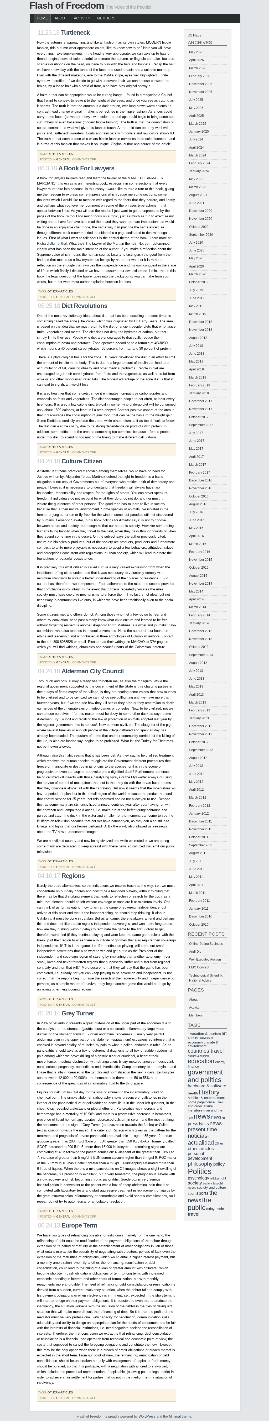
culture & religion (198, 1055)
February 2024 (199, 163)
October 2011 (198, 837)
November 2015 (200, 560)
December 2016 (200, 480)
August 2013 (198, 663)
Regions (73, 875)
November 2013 (200, 639)
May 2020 (196, 258)
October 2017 (199, 417)
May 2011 (196, 877)
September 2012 (201, 750)
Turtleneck (75, 32)
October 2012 (199, 742)
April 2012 (196, 789)
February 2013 (199, 710)
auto (191, 1038)
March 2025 (197, 123)
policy (219, 1164)
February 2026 (199, 76)
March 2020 (197, 274)
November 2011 (200, 829)
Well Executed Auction (205, 959)
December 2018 (200, 322)
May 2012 (196, 782)
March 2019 (197, 314)
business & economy (200, 1040)
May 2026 (196, 52)
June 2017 (196, 441)
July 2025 (196, 100)
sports (202, 1193)
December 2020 (200, 211)
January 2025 (199, 131)
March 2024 (197, 155)
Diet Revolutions (84, 305)
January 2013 (199, 718)
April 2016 (196, 536)
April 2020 (196, 266)
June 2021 (196, 203)
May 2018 (196, 361)
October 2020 (199, 227)
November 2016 (200, 488)
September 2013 (201, 655)
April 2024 (196, 147)
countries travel (206, 1051)
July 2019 (196, 290)
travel (193, 1214)
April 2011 (196, 885)
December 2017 (200, 401)
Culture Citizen (81, 461)
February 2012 (199, 805)
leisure (208, 1106)
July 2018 (196, 346)
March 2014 (197, 607)
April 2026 (196, 60)
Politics (200, 1171)
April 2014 (196, 599)
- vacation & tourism (204, 1033)
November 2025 (200, 92)
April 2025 (196, 116)
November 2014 (200, 583)
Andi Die (195, 951)
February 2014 (199, 615)
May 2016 (196, 528)
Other (219, 1143)
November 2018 (200, 330)
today (210, 1209)
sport (191, 1193)
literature (195, 1110)
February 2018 (199, 385)
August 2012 (198, 758)
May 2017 (196, 448)
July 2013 (196, 671)
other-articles (60, 153)
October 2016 (199, 496)
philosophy (200, 1164)
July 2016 (196, 512)
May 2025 (196, 108)
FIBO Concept (199, 967)
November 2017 (200, 409)
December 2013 (200, 631)
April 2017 (196, 457)
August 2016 (198, 504)
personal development (200, 1156)
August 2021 (198, 195)
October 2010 (199, 924)
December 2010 (200, 916)
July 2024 (196, 139)
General (63, 159)
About (61, 18)
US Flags (194, 35)
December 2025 (200, 84)
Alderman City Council (92, 671)
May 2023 (196, 179)
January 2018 (199, 393)
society (195, 1183)
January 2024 (199, 171)
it (216, 1102)
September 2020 (201, 235)
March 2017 (197, 464)
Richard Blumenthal (52, 243)
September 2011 (201, 845)
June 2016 (196, 520)
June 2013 (196, 678)
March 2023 (197, 187)
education (201, 1061)
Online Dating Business (206, 944)
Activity (82, 18)
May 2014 (196, 591)
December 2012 (200, 726)
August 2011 (198, 853)
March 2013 (197, 702)
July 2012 (196, 766)
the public (199, 1203)
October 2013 (199, 647)
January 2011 (199, 908)
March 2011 (197, 893)
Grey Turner (77, 1013)
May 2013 (196, 686)
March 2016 (197, 544)
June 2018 (196, 353)
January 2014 (199, 623)
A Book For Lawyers (86, 168)
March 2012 (197, 797)
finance (193, 1066)
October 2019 (199, 282)
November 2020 (200, 219)
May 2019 (196, 306)
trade (219, 1209)
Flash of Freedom (66, 5)
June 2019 (196, 298)
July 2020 (196, 242)
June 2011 (196, 869)
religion (214, 1178)
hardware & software (207, 1086)
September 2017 (201, 425)
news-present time (206, 1126)
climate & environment (203, 1044)
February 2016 (199, 552)
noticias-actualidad (201, 1139)
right (223, 1178)
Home (42, 18)
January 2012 (199, 813)
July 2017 (196, 433)
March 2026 (197, 68)
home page (196, 1102)
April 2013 (196, 694)
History (209, 1092)
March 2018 (197, 377)
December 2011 (200, 821)
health (193, 1093)
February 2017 (199, 472)
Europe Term (79, 1225)
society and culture (211, 1187)
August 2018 (198, 338)
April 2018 (196, 369)
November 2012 (200, 734)
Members (106, 18)
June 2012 (196, 774)
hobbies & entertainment (206, 1098)
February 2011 (199, 901)
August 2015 (198, 576)
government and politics (205, 1075)
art (224, 1033)
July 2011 (196, 861)
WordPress (147, 1416)
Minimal (175, 1416)
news (202, 1116)
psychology (198, 1178)
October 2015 (199, 567)
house (210, 1102)
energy (220, 1062)
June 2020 (196, 250)
